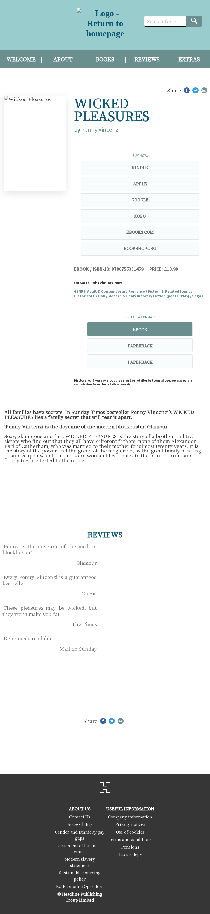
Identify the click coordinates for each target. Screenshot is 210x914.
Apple (140, 184)
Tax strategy (130, 854)
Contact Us (79, 817)
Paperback (140, 346)
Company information (130, 817)
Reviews (147, 59)
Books (105, 59)
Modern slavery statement (80, 862)
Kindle (140, 168)
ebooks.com (140, 232)
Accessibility (80, 824)
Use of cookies (130, 832)
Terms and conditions (130, 839)
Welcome (21, 59)
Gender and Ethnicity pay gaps (79, 835)
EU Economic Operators (79, 886)
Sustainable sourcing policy (80, 875)
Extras (189, 59)
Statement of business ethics (79, 848)
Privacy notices (130, 824)
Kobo (140, 216)
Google (139, 200)
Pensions (130, 847)
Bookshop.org (140, 248)
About (63, 59)
